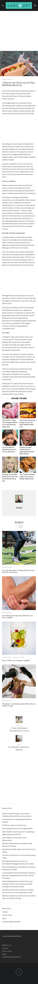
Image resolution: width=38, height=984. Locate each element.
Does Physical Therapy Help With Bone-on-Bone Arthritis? (17, 616)
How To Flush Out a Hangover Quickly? (16, 660)
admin (19, 507)
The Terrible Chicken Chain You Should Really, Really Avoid (27, 476)
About (4, 918)
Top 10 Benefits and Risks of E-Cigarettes (19, 747)
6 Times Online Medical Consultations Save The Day (19, 728)
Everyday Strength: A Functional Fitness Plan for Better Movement (18, 571)
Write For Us (6, 908)
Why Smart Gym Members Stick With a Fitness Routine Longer (18, 705)
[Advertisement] (19, 31)
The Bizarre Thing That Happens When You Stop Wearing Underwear (9, 423)
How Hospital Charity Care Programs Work (17, 828)
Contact (5, 912)
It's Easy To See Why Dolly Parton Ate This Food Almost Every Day (10, 477)
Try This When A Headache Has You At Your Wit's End (9, 449)
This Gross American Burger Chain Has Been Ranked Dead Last (27, 423)
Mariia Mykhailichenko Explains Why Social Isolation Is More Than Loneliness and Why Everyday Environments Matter (17, 883)
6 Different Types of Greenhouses (14, 825)
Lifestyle (15, 657)
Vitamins (21, 657)
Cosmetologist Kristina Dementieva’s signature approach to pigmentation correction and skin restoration (18, 875)
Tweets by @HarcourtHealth (11, 936)
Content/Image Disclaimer (11, 922)
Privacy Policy (7, 915)
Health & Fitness (7, 79)
